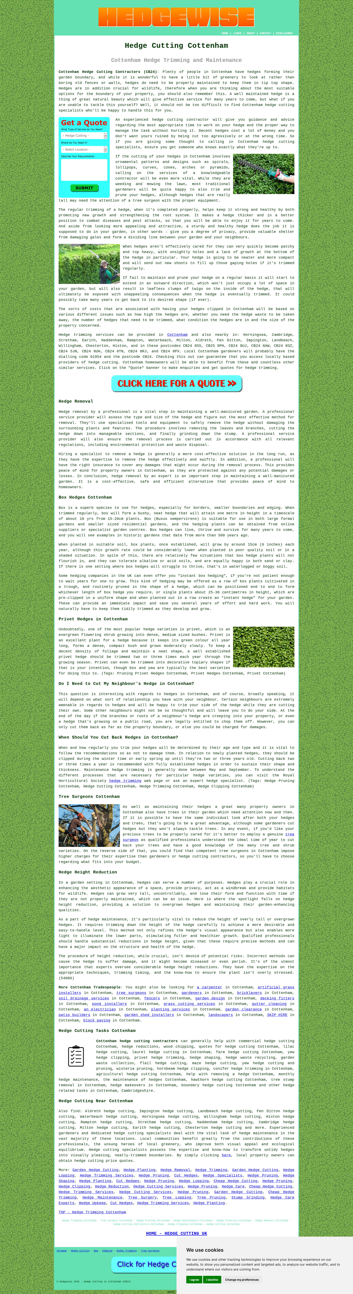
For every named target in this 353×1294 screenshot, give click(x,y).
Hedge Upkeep (92, 1203)
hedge (239, 125)
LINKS (237, 33)
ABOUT (251, 33)
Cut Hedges (186, 1175)
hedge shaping (205, 1058)
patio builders (74, 1015)
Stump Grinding (247, 1198)
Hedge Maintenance (102, 1198)
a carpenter (209, 987)
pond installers (109, 1004)
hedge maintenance (258, 1133)
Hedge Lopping (194, 1181)
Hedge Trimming (211, 1170)
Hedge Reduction (112, 1187)
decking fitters (277, 998)
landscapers (220, 1015)
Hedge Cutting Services (158, 1187)
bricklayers (249, 993)
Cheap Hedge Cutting (235, 1181)
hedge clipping (112, 1058)
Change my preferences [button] (242, 1279)
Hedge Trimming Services (106, 1175)
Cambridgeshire (137, 1091)
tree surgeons (131, 993)
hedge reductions (140, 1047)
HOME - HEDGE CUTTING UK (176, 1233)
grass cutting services (189, 1004)
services (86, 368)
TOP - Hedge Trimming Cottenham (92, 1212)
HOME (225, 33)
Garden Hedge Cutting (95, 1170)
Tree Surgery (142, 1198)
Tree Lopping (177, 1198)
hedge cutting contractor (180, 120)
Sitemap (62, 1250)
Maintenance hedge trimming (114, 770)
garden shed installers (149, 1015)
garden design (210, 998)
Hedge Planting (139, 1170)
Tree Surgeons (150, 1250)
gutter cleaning (269, 1004)
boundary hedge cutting (206, 1085)
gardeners (231, 351)
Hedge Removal (175, 1170)
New (96, 1250)
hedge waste (253, 315)
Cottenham (177, 335)
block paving (96, 1020)
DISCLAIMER (284, 33)
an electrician (100, 1009)
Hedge (64, 335)
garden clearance (243, 1009)
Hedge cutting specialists (118, 1150)
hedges (254, 72)
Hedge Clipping (74, 1187)
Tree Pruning (211, 1198)
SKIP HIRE (277, 1015)
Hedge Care (233, 1187)
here (226, 1155)
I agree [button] (194, 1279)
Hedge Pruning (154, 1175)
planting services (170, 1009)
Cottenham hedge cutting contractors (137, 1041)
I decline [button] (212, 1279)
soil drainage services (84, 998)
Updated (107, 1250)
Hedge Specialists (222, 1175)
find (75, 1111)
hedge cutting (279, 105)
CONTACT (265, 33)
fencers (152, 998)
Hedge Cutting (80, 1250)
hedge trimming (125, 781)
